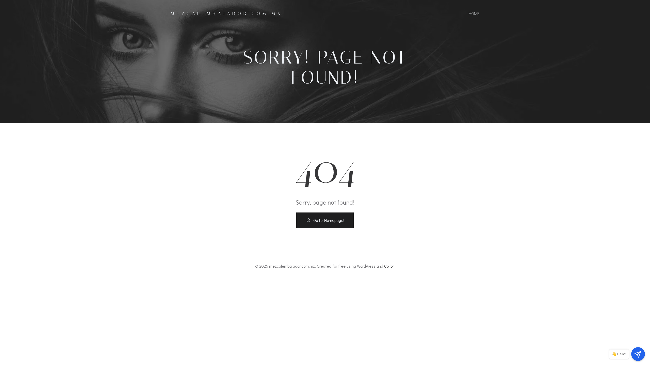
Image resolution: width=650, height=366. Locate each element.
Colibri (389, 266)
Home (474, 13)
